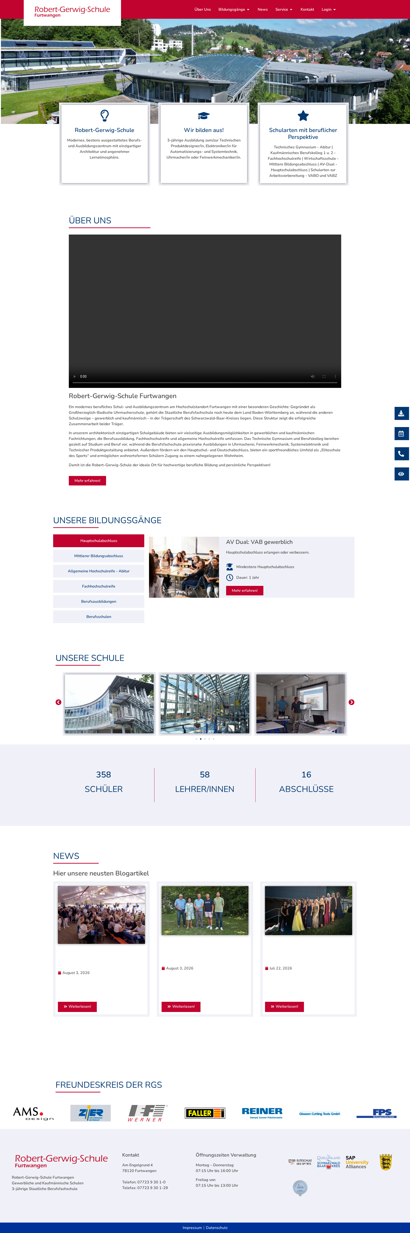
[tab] (98, 540)
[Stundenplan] (400, 473)
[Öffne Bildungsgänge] (248, 9)
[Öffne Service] (291, 9)
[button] (58, 702)
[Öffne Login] (334, 9)
